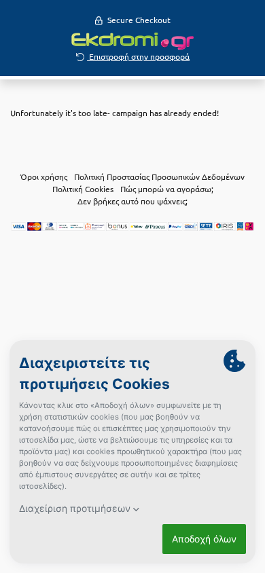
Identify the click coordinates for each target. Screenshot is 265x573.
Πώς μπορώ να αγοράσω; (166, 188)
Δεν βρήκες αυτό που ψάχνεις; (132, 201)
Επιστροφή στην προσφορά (138, 56)
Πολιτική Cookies (82, 188)
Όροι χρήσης (43, 176)
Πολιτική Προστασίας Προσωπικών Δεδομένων (159, 176)
